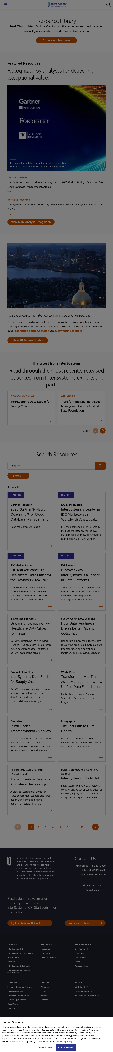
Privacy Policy (66, 1041)
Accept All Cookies (66, 1047)
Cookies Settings (44, 1047)
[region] (56, 1034)
